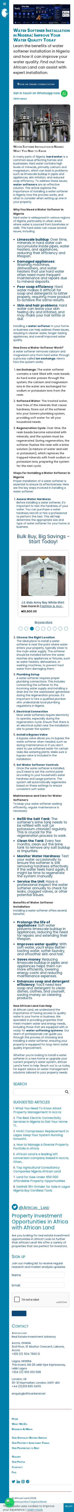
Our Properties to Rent (25, 1448)
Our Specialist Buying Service (29, 1437)
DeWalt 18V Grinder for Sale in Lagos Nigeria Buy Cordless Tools (41, 1188)
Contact (17, 1467)
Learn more (35, 1510)
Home (15, 1418)
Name (16, 1275)
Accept (69, 1506)
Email (16, 1285)
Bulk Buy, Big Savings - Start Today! (43, 539)
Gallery (16, 1456)
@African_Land (34, 1207)
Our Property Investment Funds (30, 1442)
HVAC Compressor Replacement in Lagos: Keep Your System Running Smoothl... (41, 1135)
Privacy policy (20, 1501)
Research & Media (22, 1429)
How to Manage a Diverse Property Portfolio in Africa (41, 1146)
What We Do (19, 1423)
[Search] (67, 1092)
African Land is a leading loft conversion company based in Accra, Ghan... (41, 1158)
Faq (14, 1472)
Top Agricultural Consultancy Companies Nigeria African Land (37, 1169)
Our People (18, 1461)
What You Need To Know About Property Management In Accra (37, 1110)
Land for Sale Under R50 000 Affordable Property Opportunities (39, 1179)
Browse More (43, 622)
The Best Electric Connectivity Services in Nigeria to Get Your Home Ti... (40, 1122)
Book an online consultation (35, 84)
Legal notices (38, 1501)
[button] (20, 629)
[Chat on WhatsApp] (9, 1502)
